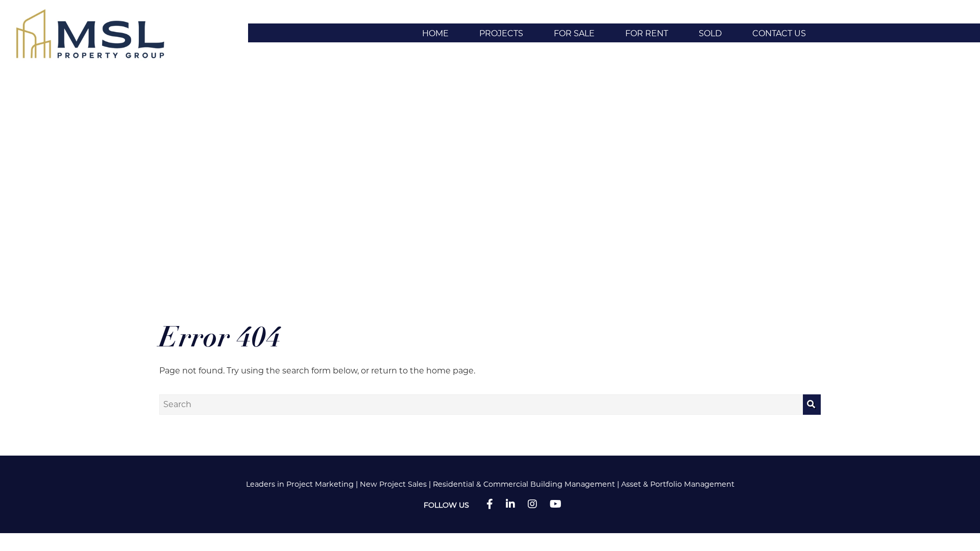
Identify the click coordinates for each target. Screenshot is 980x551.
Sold (710, 33)
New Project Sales (393, 484)
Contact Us (779, 33)
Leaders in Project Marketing (300, 484)
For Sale (574, 33)
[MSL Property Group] (94, 32)
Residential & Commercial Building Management (524, 484)
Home (435, 33)
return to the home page (422, 370)
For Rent (646, 33)
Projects (501, 33)
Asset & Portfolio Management (677, 484)
